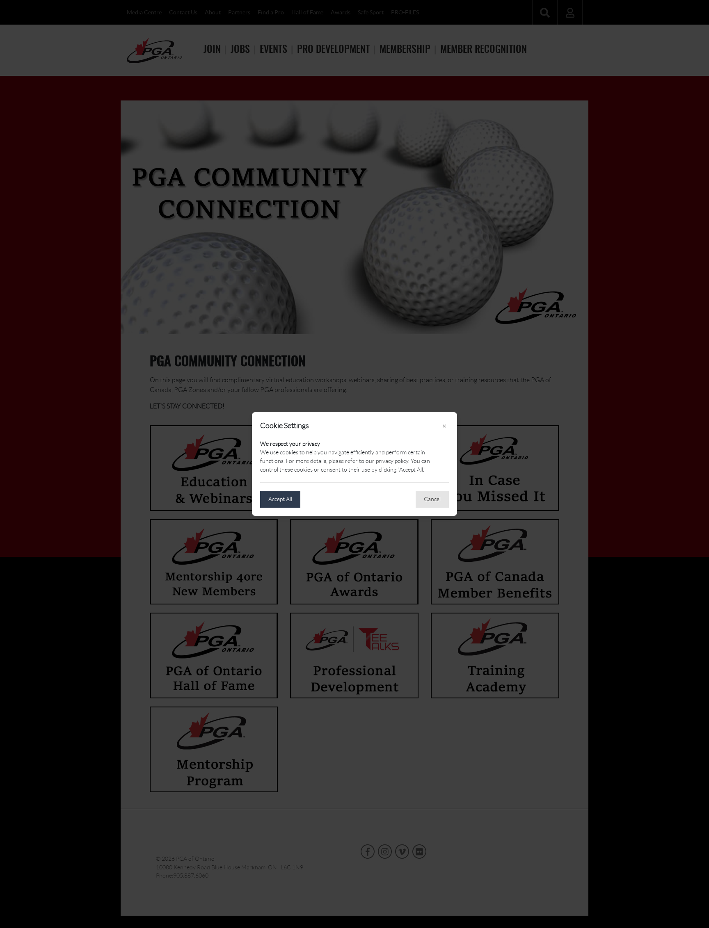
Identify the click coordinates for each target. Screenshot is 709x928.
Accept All (280, 499)
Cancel (432, 499)
